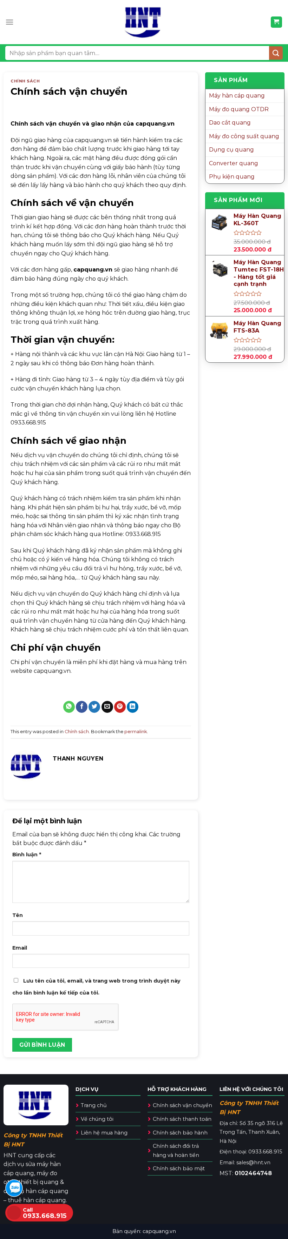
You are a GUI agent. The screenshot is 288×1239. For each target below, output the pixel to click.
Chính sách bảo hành (180, 1133)
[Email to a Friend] (107, 707)
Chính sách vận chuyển (182, 1105)
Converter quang (233, 163)
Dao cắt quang (230, 122)
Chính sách (25, 81)
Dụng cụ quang (231, 149)
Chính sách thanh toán (182, 1119)
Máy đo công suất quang (244, 136)
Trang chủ (94, 1105)
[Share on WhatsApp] (69, 707)
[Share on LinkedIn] (132, 707)
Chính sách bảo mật (179, 1168)
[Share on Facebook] (81, 707)
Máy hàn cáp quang (237, 95)
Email (19, 948)
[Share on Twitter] (94, 707)
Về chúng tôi (97, 1119)
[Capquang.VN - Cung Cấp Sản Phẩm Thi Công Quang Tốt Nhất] (144, 22)
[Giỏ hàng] (276, 22)
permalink (135, 731)
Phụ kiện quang (232, 176)
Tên (17, 915)
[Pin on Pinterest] (120, 707)
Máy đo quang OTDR (239, 109)
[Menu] (9, 22)
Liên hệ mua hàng (104, 1133)
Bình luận (26, 854)
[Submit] (276, 53)
